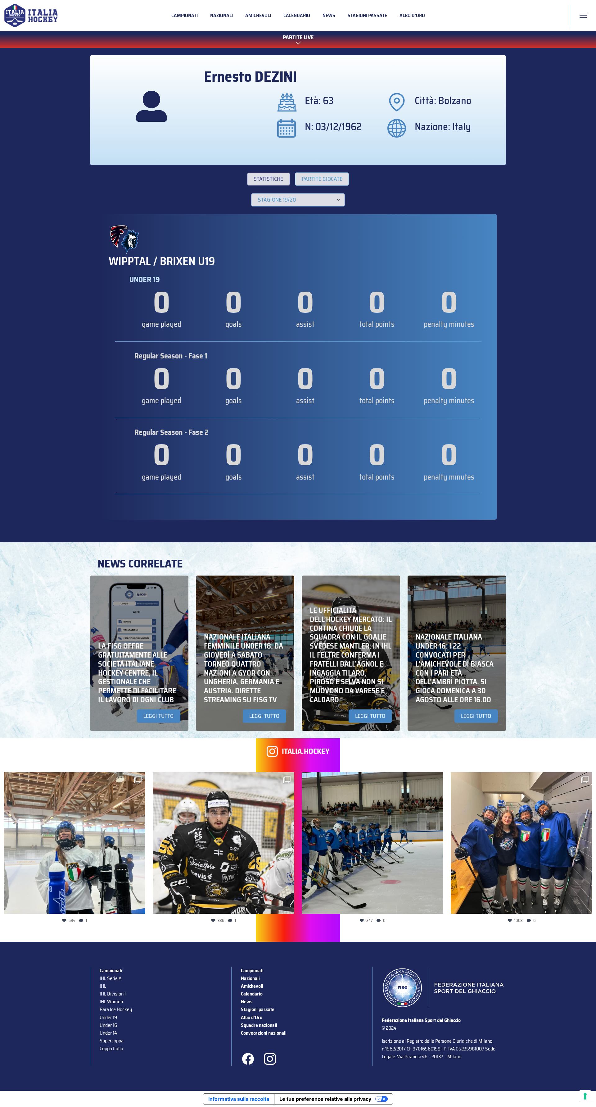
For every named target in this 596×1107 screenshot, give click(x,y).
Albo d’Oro (412, 15)
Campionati (184, 15)
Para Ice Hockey (116, 1009)
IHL (103, 986)
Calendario (296, 15)
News (329, 15)
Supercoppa (112, 1041)
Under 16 (108, 1025)
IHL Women (111, 1001)
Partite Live (298, 37)
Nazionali (221, 15)
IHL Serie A (110, 978)
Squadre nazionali (259, 1025)
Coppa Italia (111, 1048)
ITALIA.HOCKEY (305, 751)
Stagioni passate (367, 15)
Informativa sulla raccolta (238, 1099)
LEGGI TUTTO (158, 716)
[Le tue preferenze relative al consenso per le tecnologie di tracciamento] (585, 1096)
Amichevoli (258, 15)
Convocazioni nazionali (264, 1033)
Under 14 (108, 1033)
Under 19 (108, 1017)
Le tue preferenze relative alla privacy (325, 1099)
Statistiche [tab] (268, 179)
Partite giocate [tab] (322, 179)
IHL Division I (113, 994)
